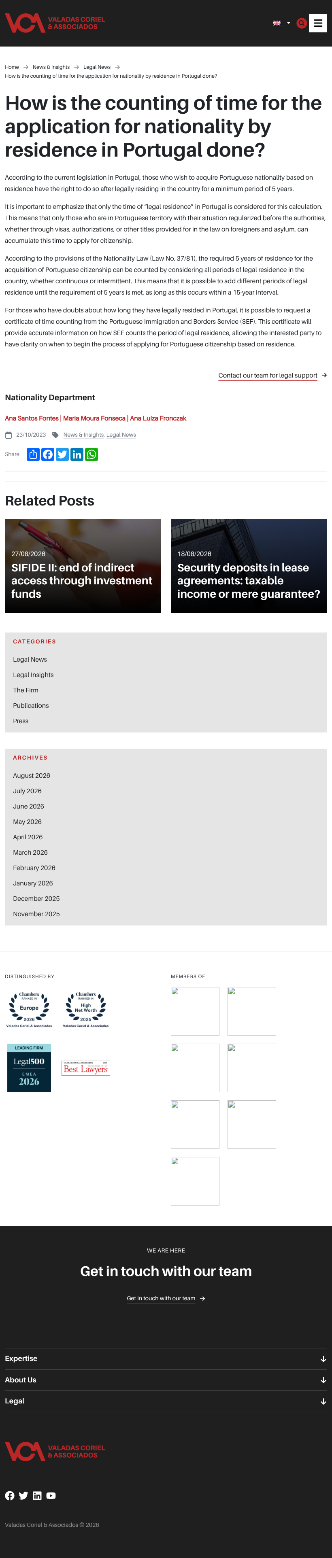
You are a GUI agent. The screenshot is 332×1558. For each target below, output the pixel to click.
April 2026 (28, 837)
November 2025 (36, 914)
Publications (31, 705)
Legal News (121, 434)
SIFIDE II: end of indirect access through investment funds (81, 581)
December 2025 (36, 898)
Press (20, 721)
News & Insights (83, 434)
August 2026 (31, 775)
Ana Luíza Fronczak (158, 418)
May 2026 (27, 821)
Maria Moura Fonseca (94, 418)
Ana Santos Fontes (32, 418)
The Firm (25, 690)
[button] (318, 23)
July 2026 (27, 791)
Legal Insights (33, 675)
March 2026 (30, 852)
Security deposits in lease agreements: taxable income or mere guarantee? (248, 581)
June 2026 (28, 806)
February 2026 (34, 868)
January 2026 (33, 883)
